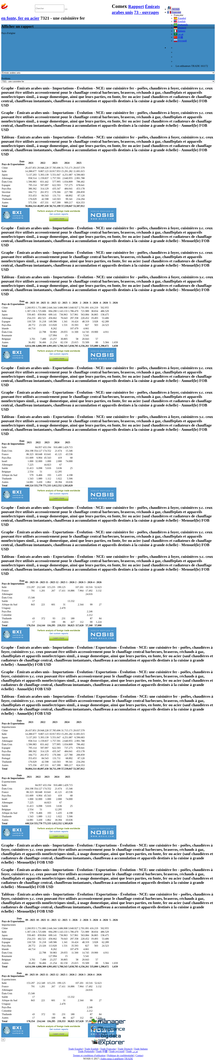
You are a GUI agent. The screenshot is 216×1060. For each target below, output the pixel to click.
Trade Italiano (141, 1049)
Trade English (91, 1049)
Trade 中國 (101, 1051)
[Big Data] (108, 1038)
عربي (180, 34)
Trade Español (75, 1049)
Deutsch (181, 27)
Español (181, 18)
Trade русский (116, 1051)
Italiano (181, 31)
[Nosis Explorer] (108, 1044)
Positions (5, 78)
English (181, 21)
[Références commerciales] (108, 1024)
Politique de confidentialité (120, 1055)
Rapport (136, 6)
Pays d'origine (8, 33)
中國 (180, 37)
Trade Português (86, 1051)
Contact (139, 1055)
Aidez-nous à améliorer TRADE (116, 1058)
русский (182, 40)
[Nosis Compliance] (108, 1031)
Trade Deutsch (125, 1049)
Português (182, 24)
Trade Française (108, 1049)
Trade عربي (132, 1051)
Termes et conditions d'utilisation (89, 1055)
